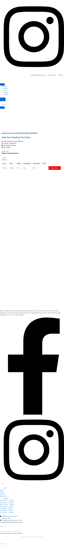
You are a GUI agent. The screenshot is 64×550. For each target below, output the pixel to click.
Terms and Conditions (6, 531)
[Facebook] (34, 414)
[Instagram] (34, 71)
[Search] (2, 107)
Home (5, 86)
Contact (6, 94)
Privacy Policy (17, 531)
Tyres (5, 90)
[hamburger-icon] (2, 84)
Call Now (60, 75)
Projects (6, 92)
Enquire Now (54, 168)
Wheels (6, 88)
